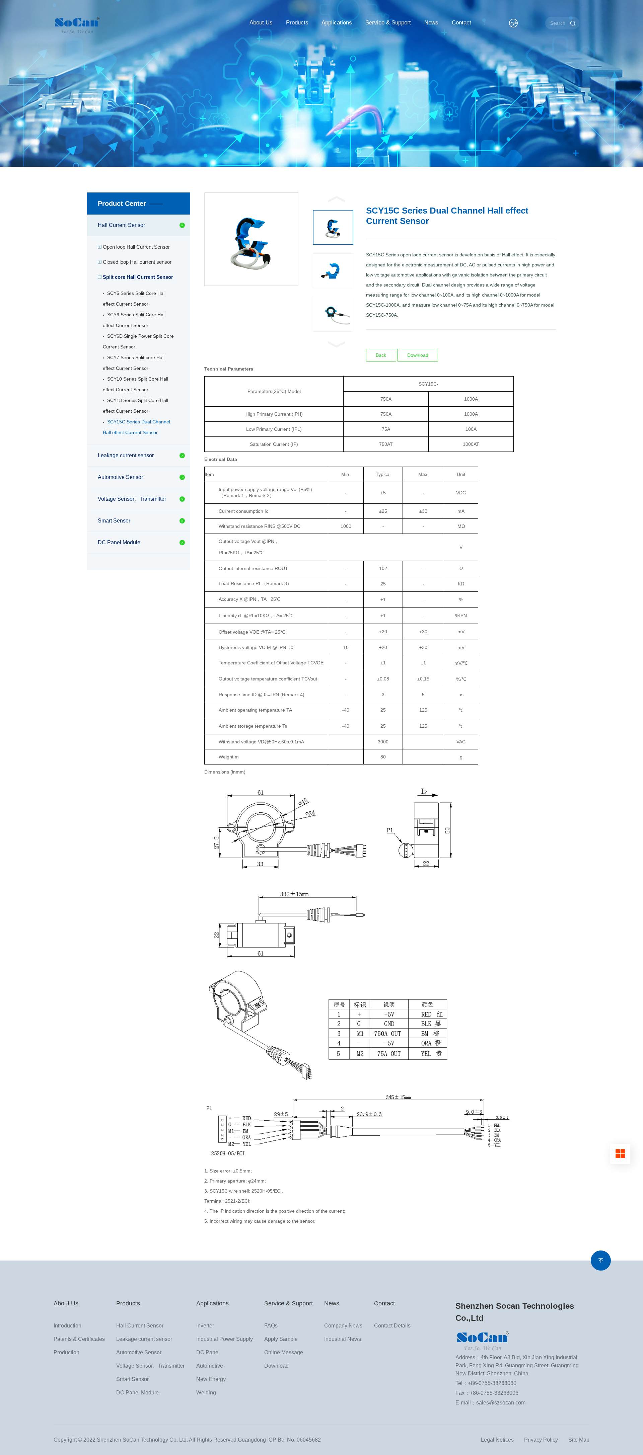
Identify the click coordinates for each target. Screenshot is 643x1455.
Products (297, 22)
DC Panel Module (119, 542)
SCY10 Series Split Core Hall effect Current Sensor (135, 384)
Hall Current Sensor (121, 225)
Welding (206, 1392)
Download (417, 355)
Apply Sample (281, 1339)
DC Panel (208, 1352)
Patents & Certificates (79, 1339)
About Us (261, 22)
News (431, 22)
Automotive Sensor (120, 477)
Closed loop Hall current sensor (137, 262)
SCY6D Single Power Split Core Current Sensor (138, 341)
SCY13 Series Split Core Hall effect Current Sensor (135, 406)
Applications (337, 22)
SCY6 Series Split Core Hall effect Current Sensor (134, 320)
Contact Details (392, 1325)
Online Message (283, 1352)
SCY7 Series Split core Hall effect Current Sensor (133, 363)
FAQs (271, 1325)
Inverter (205, 1325)
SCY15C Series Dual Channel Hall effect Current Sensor (136, 427)
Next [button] (336, 344)
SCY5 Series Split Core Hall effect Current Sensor (134, 299)
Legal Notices (497, 1440)
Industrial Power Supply (224, 1339)
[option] (251, 239)
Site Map (578, 1440)
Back (381, 355)
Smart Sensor (114, 520)
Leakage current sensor (126, 455)
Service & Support (388, 22)
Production (66, 1352)
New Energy (211, 1379)
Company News (343, 1325)
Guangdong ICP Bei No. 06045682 (279, 1440)
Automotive (209, 1366)
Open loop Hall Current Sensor (136, 247)
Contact (461, 22)
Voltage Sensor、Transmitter (132, 499)
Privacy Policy (541, 1440)
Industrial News (342, 1339)
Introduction (67, 1325)
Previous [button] (336, 199)
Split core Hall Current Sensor (138, 277)
